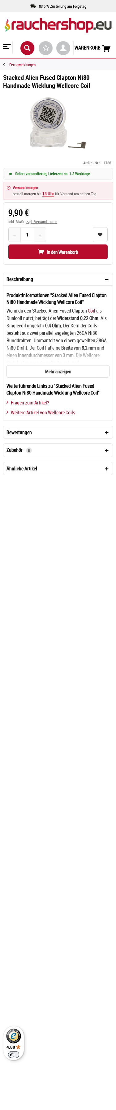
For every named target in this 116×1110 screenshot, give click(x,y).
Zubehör (18, 450)
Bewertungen (19, 432)
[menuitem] (6, 47)
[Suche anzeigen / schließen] (27, 48)
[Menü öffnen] (6, 47)
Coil (91, 310)
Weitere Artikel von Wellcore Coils (43, 412)
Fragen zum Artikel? (30, 402)
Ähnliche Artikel (21, 468)
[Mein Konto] (63, 48)
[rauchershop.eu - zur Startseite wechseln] (58, 30)
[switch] (13, 1054)
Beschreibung (19, 279)
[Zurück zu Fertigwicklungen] (6, 64)
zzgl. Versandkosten (41, 221)
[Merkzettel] (46, 48)
